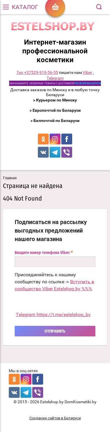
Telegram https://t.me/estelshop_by (53, 314)
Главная (10, 178)
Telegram (55, 78)
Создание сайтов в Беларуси (55, 418)
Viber (87, 72)
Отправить (55, 331)
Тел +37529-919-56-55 (37, 72)
